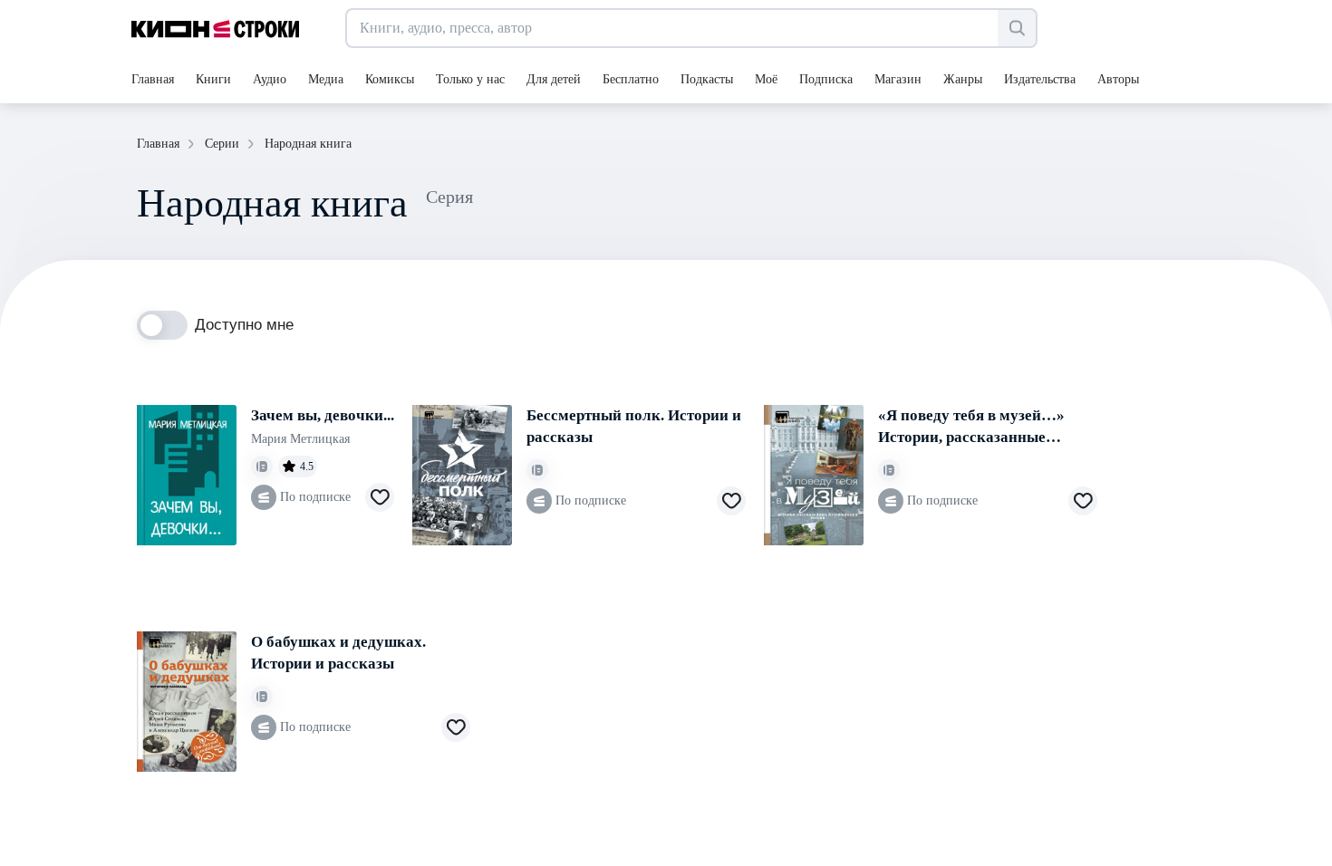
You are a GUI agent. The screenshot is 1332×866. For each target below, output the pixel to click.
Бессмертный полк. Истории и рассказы (633, 426)
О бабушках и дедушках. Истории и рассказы (338, 652)
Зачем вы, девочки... (322, 415)
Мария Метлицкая (300, 439)
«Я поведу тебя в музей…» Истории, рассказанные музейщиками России (971, 427)
